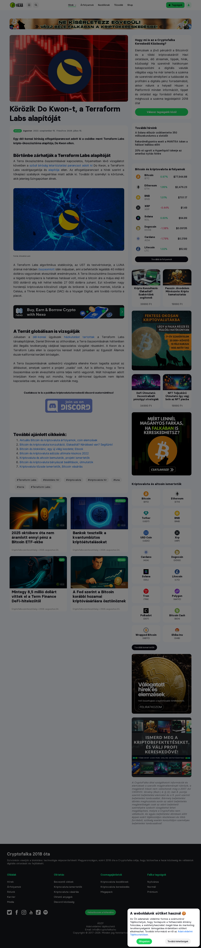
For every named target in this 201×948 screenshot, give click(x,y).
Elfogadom (144, 941)
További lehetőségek (178, 941)
